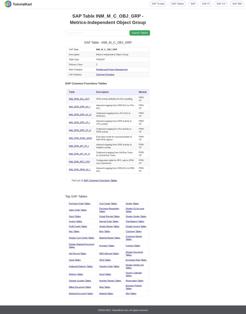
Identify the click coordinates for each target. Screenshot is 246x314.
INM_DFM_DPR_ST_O (80, 130)
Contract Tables (133, 245)
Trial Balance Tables (135, 221)
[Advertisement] (44, 51)
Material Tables (106, 293)
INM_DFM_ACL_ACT (79, 99)
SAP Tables (178, 3)
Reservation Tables (135, 280)
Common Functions (105, 74)
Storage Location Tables (80, 280)
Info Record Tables (77, 253)
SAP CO (221, 3)
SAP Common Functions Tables (100, 180)
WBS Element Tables (109, 253)
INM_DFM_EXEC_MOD (80, 138)
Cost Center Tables (108, 203)
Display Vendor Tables (136, 216)
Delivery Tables (76, 274)
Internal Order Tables (109, 221)
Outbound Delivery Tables (81, 266)
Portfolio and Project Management (112, 69)
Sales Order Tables (78, 210)
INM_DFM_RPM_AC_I (80, 169)
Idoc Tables (74, 231)
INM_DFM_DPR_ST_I (79, 122)
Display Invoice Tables (136, 226)
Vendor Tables (132, 203)
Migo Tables (104, 287)
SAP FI (206, 3)
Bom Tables (104, 231)
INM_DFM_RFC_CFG (79, 161)
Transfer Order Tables (109, 266)
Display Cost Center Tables (81, 238)
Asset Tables (105, 274)
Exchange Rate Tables (136, 260)
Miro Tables (131, 293)
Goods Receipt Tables (109, 216)
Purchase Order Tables (79, 203)
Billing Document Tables (80, 287)
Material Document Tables (81, 293)
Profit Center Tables (78, 226)
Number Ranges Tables (110, 280)
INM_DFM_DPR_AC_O (80, 114)
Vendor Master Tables (109, 226)
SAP (193, 3)
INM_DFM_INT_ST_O (79, 154)
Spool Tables (75, 260)
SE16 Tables (105, 260)
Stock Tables (75, 216)
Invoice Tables (75, 221)
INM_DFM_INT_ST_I (79, 146)
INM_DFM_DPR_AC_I (79, 107)
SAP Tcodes (158, 3)
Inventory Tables (106, 245)
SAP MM (237, 3)
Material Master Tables (109, 238)
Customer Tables (134, 231)
